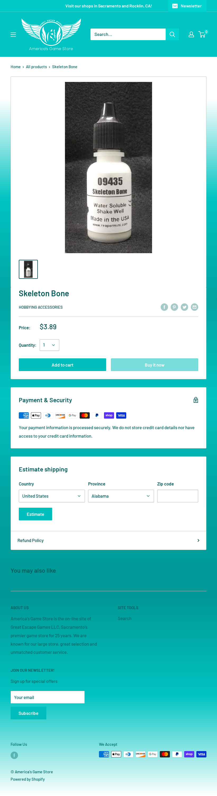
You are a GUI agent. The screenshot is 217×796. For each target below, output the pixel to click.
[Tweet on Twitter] (184, 306)
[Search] (172, 34)
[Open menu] (13, 35)
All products (36, 66)
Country (26, 483)
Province (96, 483)
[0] (202, 34)
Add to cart (62, 364)
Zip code (165, 483)
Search (125, 618)
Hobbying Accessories (41, 307)
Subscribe (28, 713)
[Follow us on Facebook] (14, 755)
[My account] (191, 34)
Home (16, 66)
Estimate (35, 514)
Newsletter (191, 5)
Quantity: (28, 345)
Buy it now (155, 364)
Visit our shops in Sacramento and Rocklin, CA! (108, 5)
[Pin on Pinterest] (174, 306)
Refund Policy (30, 540)
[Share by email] (194, 306)
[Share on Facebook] (164, 306)
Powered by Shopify (28, 779)
